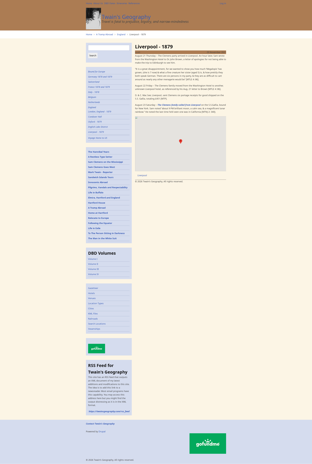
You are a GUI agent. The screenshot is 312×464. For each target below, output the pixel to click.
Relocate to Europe (98, 218)
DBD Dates (109, 3)
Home (89, 3)
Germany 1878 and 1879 (100, 76)
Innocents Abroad (98, 182)
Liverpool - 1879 (96, 131)
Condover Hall (95, 116)
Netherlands (94, 102)
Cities (91, 308)
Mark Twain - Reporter (100, 172)
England (121, 34)
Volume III (93, 269)
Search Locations (97, 323)
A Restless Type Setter (100, 156)
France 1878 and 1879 (99, 86)
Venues (92, 298)
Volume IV (93, 274)
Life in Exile (94, 228)
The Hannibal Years (98, 151)
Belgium (92, 97)
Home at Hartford (98, 212)
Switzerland (93, 81)
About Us (98, 3)
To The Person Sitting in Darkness (106, 233)
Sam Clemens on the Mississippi (105, 161)
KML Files (93, 313)
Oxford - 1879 (95, 121)
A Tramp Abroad (104, 34)
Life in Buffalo (95, 192)
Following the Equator (100, 223)
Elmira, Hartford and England (104, 197)
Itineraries (122, 3)
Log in (223, 3)
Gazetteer (93, 288)
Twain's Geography (126, 16)
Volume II (93, 263)
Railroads (93, 318)
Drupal (102, 431)
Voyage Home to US (97, 137)
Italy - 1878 (93, 92)
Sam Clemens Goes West (101, 167)
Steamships (94, 328)
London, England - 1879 (99, 111)
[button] (180, 141)
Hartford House (96, 202)
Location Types (96, 303)
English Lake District (98, 126)
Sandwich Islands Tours (100, 177)
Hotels (91, 293)
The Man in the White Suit (102, 238)
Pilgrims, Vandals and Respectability (107, 187)
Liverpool (142, 175)
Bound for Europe (96, 71)
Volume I (92, 258)
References (134, 3)
